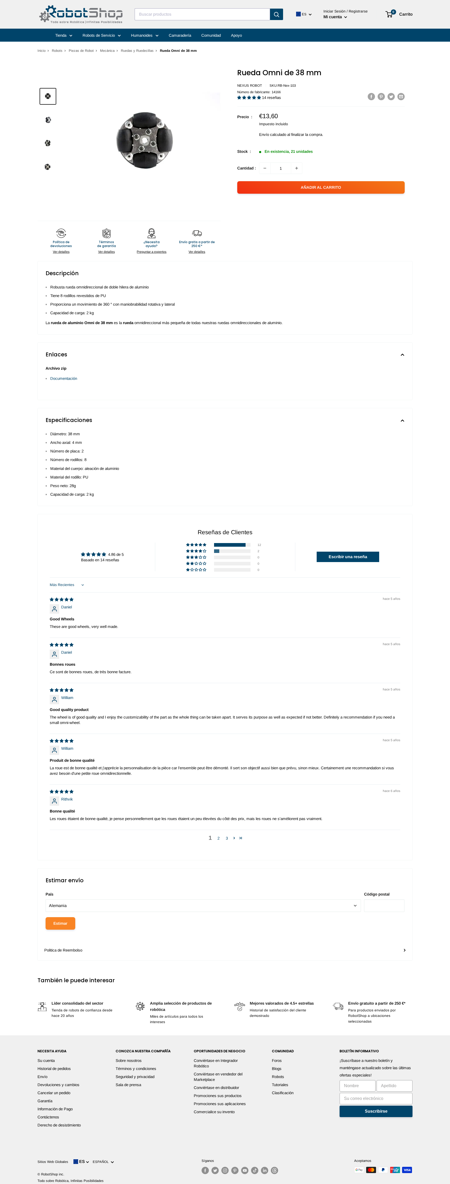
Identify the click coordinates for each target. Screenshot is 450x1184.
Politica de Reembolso (63, 950)
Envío (42, 1076)
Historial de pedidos (54, 1068)
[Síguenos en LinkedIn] (264, 1170)
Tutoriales (280, 1084)
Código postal (377, 894)
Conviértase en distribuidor (216, 1087)
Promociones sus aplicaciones (220, 1103)
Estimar (60, 923)
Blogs (277, 1068)
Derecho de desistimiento (59, 1125)
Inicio (42, 51)
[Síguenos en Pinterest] (235, 1170)
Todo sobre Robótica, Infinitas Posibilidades (71, 1181)
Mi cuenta (333, 17)
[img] (61, 599)
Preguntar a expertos (151, 252)
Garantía (45, 1101)
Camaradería (180, 35)
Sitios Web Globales (53, 1162)
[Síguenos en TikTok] (254, 1170)
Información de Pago (55, 1109)
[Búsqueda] (276, 14)
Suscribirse (376, 1111)
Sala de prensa (128, 1084)
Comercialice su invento (214, 1112)
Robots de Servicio (99, 35)
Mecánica (107, 51)
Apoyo (236, 35)
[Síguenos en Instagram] (225, 1170)
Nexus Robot (249, 85)
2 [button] (218, 838)
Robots (57, 51)
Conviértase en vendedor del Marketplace (218, 1077)
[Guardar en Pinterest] (381, 96)
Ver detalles (61, 252)
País (49, 894)
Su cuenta (46, 1060)
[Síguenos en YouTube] (244, 1170)
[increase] (296, 168)
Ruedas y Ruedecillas (137, 51)
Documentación (63, 378)
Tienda (61, 35)
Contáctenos (48, 1117)
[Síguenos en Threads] (274, 1170)
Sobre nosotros (129, 1060)
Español (102, 1162)
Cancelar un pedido (54, 1093)
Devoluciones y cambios (58, 1084)
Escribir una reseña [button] (348, 557)
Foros (277, 1060)
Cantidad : (246, 168)
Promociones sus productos (218, 1095)
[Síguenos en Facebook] (205, 1170)
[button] (249, 97)
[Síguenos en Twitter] (215, 1170)
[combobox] (202, 14)
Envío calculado (272, 134)
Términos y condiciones (136, 1068)
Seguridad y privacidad (135, 1076)
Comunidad (211, 35)
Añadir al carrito (321, 187)
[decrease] (264, 168)
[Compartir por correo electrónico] (401, 96)
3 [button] (227, 838)
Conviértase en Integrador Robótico (216, 1063)
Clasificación (282, 1093)
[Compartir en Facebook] (371, 96)
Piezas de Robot (81, 51)
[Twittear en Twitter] (391, 96)
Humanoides (142, 35)
